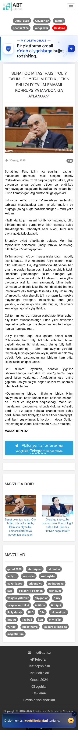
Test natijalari (39, 672)
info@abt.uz (41, 652)
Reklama (39, 692)
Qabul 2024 (39, 679)
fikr (70, 161)
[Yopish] (74, 714)
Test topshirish (39, 665)
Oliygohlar (39, 686)
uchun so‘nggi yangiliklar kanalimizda (40, 447)
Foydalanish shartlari (39, 699)
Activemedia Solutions (61, 711)
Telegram (41, 659)
